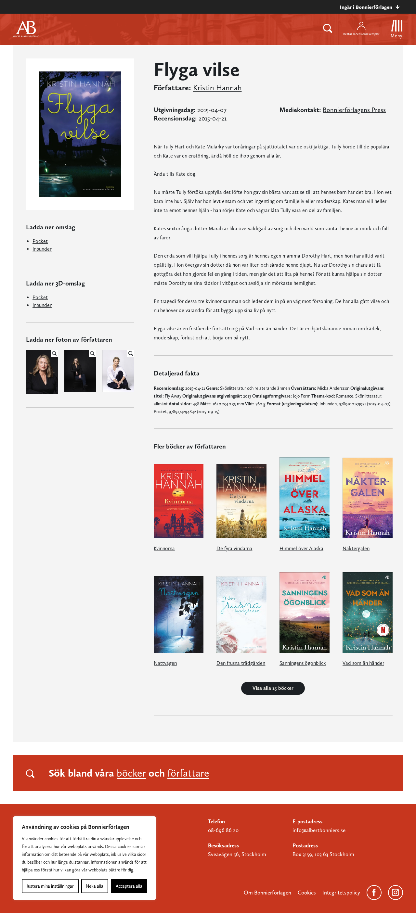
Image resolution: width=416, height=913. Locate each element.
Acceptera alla (129, 886)
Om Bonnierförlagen (267, 892)
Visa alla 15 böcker (273, 688)
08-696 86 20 (223, 830)
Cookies (307, 892)
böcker (131, 773)
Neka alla (94, 886)
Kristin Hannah (217, 87)
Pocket (40, 241)
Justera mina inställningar (50, 886)
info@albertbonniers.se (318, 830)
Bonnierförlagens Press (354, 110)
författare (188, 773)
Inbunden (42, 249)
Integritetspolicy (341, 892)
